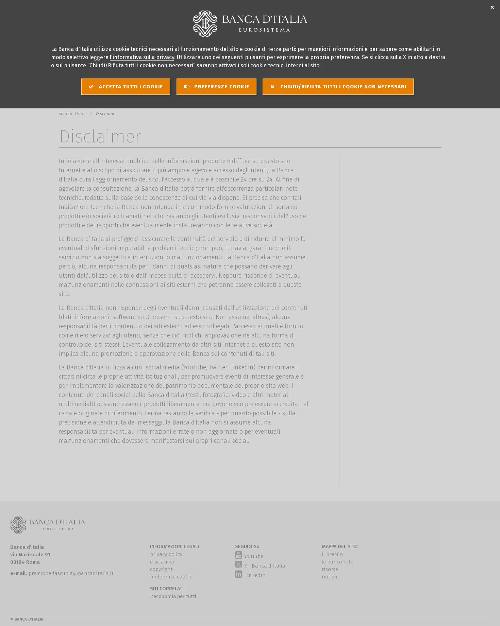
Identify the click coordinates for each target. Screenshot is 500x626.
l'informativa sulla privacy (142, 57)
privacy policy (166, 554)
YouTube (253, 556)
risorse (330, 569)
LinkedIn (254, 575)
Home (81, 113)
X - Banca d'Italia (264, 566)
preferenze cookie (171, 577)
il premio (332, 554)
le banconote (337, 562)
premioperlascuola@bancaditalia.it (71, 573)
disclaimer (162, 562)
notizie (330, 577)
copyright (161, 569)
